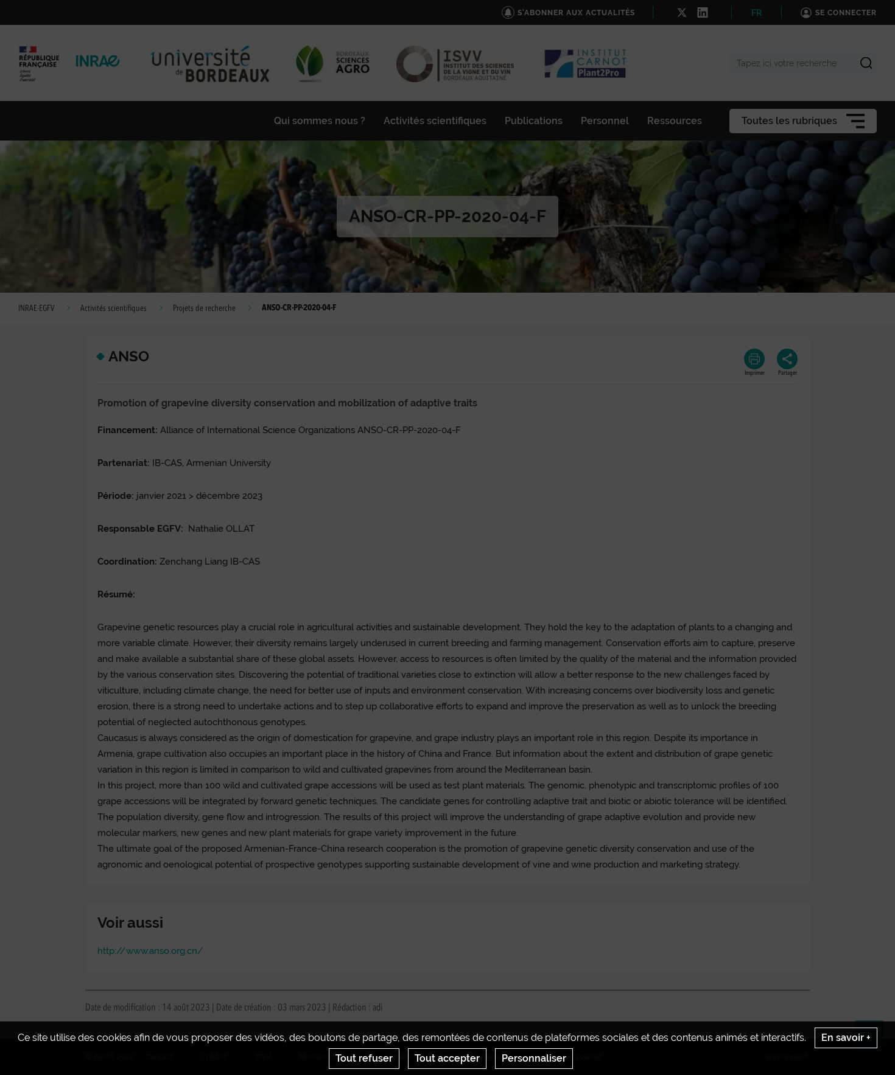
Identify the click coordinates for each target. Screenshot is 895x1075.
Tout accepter (447, 1058)
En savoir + (846, 1037)
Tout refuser (364, 1058)
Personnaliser (534, 1058)
